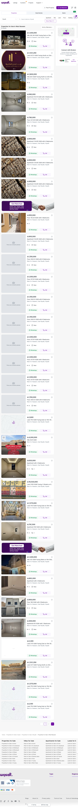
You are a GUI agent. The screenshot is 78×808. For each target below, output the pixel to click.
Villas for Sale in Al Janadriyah (31, 745)
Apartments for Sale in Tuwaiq (53, 763)
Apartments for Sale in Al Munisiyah (54, 750)
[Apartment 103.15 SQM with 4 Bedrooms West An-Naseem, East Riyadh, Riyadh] (13, 111)
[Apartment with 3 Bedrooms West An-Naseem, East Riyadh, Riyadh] (13, 477)
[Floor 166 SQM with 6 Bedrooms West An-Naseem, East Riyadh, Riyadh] (13, 616)
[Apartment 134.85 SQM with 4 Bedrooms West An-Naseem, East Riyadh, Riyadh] (13, 155)
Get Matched (73, 60)
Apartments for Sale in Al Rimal (53, 754)
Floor (64, 17)
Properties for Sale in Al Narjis (9, 752)
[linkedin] (12, 801)
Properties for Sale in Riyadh (29, 734)
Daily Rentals (39, 13)
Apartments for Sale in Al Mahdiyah (54, 748)
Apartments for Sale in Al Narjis (53, 752)
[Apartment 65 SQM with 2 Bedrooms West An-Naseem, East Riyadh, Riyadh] (13, 636)
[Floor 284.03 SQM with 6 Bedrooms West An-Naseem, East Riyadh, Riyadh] (13, 263)
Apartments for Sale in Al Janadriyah (55, 745)
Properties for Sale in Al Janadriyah (11, 745)
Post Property (50, 7)
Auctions (22, 3)
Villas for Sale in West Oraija (31, 763)
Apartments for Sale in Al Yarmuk (54, 756)
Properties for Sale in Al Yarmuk (10, 756)
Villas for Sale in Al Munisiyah (31, 750)
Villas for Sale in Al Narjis (30, 752)
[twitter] (19, 801)
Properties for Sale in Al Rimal (9, 754)
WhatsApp (34, 46)
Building (70, 17)
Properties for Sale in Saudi (13, 734)
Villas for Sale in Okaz (29, 758)
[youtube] (15, 801)
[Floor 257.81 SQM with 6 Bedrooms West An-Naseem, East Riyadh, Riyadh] (13, 283)
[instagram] (1, 801)
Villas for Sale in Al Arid (29, 743)
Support (38, 3)
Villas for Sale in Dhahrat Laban (31, 756)
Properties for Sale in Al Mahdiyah (10, 748)
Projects (30, 3)
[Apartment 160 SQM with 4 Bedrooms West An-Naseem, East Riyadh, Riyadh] (13, 540)
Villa (55, 17)
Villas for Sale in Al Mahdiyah (31, 748)
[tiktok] (4, 801)
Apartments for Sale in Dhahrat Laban (55, 760)
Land (59, 17)
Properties (14, 13)
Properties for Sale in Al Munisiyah (10, 750)
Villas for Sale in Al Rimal (30, 754)
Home (3, 734)
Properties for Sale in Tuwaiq (9, 763)
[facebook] (8, 801)
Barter (69, 13)
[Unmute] (24, 437)
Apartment (48, 17)
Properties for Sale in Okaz (8, 760)
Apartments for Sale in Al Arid (53, 743)
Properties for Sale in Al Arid (9, 743)
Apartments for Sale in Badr (52, 758)
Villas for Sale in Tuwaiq (30, 760)
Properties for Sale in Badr (8, 758)
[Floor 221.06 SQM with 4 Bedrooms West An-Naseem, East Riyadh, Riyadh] (13, 134)
